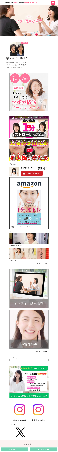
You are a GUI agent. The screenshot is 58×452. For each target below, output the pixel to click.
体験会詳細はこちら (14, 449)
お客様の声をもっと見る (41, 351)
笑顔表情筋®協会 (30, 2)
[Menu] (53, 3)
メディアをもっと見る (41, 263)
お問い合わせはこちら (43, 449)
